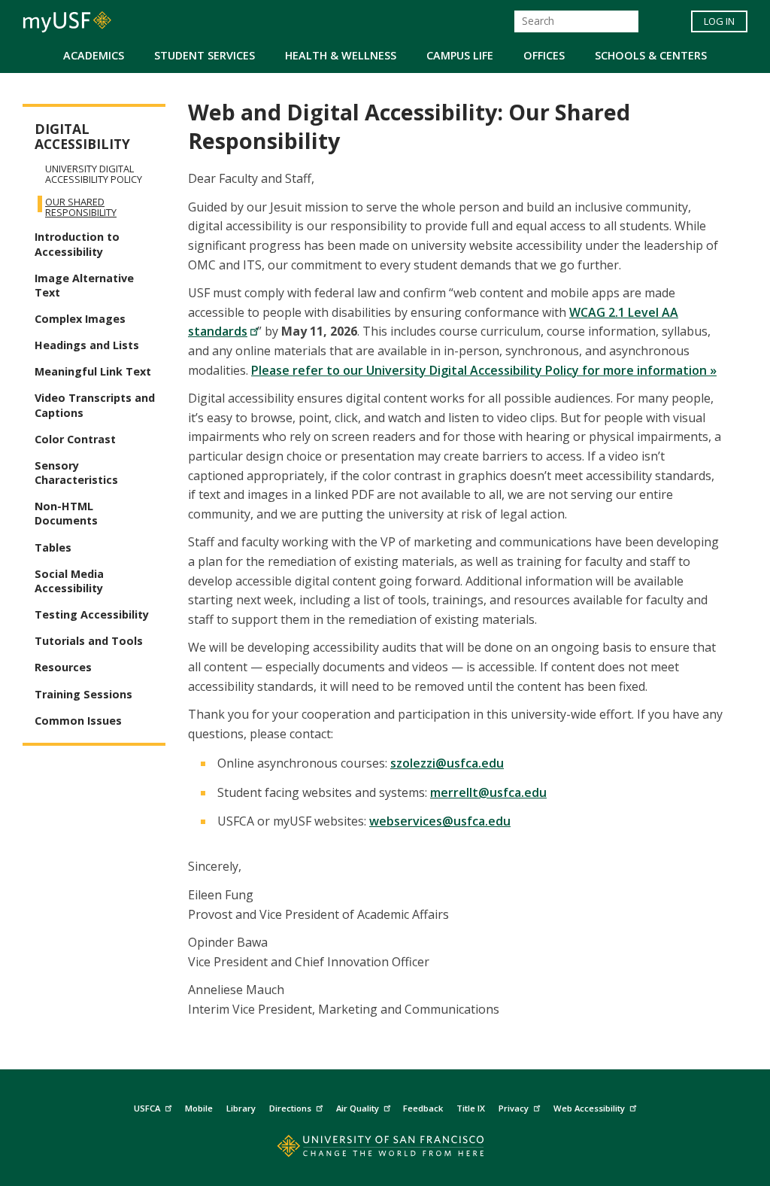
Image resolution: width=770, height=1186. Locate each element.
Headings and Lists (87, 345)
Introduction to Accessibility (77, 244)
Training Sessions (83, 694)
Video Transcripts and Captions (95, 405)
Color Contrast (75, 439)
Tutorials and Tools (89, 641)
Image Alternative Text (84, 285)
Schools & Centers (651, 55)
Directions (290, 1108)
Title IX (470, 1108)
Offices (544, 55)
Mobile (199, 1108)
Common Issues (78, 720)
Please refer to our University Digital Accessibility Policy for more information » (484, 370)
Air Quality (357, 1108)
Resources (63, 667)
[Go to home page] (385, 1149)
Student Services (204, 55)
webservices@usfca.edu (440, 821)
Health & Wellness (340, 55)
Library (241, 1108)
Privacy (514, 1108)
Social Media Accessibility (69, 581)
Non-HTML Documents (66, 513)
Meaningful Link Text (93, 371)
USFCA (147, 1108)
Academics (93, 55)
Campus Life (459, 55)
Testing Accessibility (92, 614)
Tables (53, 547)
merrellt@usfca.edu (488, 792)
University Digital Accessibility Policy (93, 173)
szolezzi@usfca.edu (447, 763)
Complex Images (80, 319)
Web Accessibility (589, 1108)
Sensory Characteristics (76, 472)
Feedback (423, 1108)
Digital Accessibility (82, 136)
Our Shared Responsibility (81, 206)
